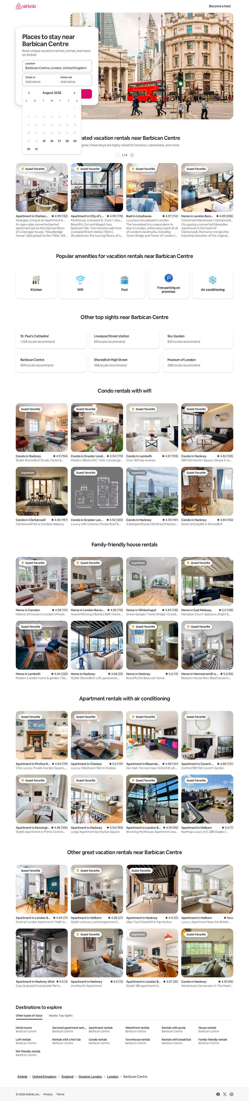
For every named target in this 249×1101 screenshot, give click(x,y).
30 (28, 149)
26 (51, 141)
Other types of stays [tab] (29, 1015)
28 (67, 141)
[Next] (132, 155)
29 (74, 141)
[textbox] (39, 81)
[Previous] (117, 155)
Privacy (48, 1094)
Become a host (220, 6)
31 (36, 149)
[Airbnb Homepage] (26, 6)
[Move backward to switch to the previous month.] (29, 93)
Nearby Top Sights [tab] (61, 1015)
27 (59, 141)
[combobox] (57, 68)
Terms (60, 1094)
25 (44, 141)
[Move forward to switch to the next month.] (74, 93)
